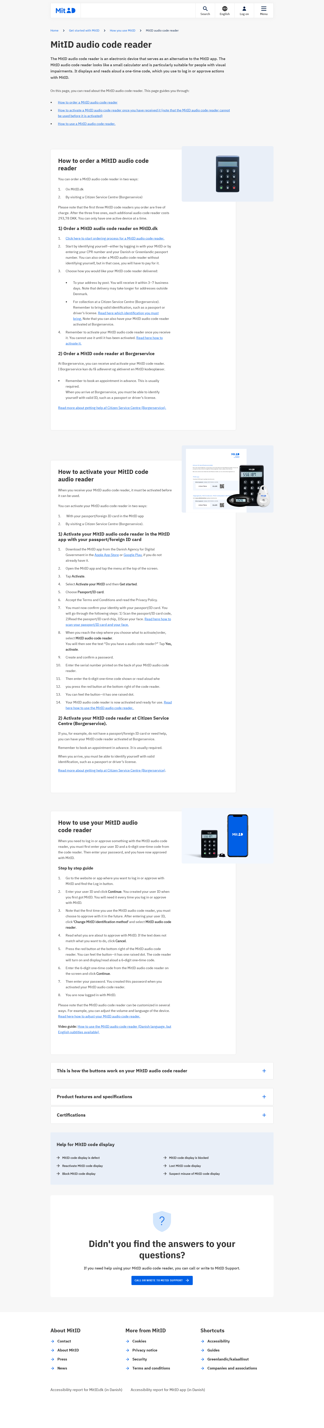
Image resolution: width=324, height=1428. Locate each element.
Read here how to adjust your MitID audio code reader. (99, 1016)
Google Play (133, 555)
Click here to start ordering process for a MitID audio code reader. (115, 238)
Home (54, 30)
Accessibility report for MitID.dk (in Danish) (86, 1389)
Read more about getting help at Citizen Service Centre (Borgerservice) (111, 770)
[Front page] (65, 11)
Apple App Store (106, 555)
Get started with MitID (84, 30)
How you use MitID (122, 30)
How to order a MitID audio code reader (88, 102)
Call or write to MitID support (162, 1280)
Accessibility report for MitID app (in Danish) (168, 1389)
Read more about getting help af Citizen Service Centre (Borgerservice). (112, 408)
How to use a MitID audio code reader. (87, 124)
